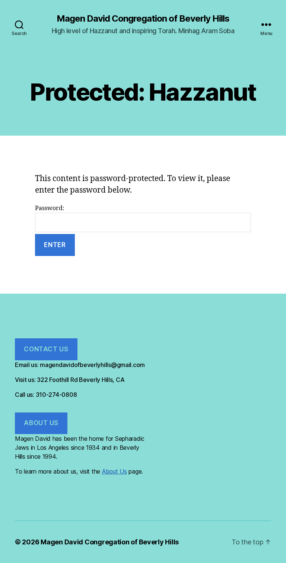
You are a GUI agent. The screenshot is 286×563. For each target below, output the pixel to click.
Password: (49, 208)
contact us (46, 349)
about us (41, 423)
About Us (114, 471)
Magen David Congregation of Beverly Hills (143, 18)
